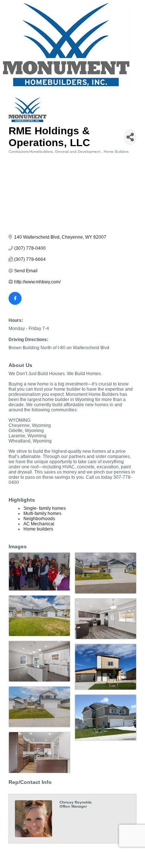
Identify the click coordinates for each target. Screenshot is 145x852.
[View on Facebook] (15, 303)
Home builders (38, 529)
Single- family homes (44, 508)
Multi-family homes (42, 513)
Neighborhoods (39, 518)
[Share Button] (130, 137)
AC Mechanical (38, 523)
